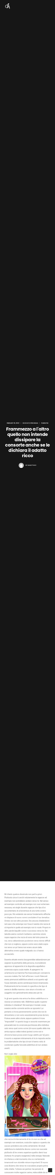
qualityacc (32, 465)
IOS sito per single (31, 423)
